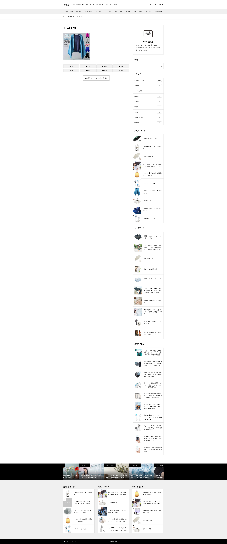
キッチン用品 (88, 11)
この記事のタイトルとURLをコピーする (96, 78)
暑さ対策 (119, 465)
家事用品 (78, 11)
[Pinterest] (160, 4)
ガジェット (128, 11)
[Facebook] (158, 4)
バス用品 (98, 11)
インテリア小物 (94, 465)
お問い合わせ (158, 11)
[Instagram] (153, 4)
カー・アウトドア (139, 11)
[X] (156, 4)
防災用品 (148, 11)
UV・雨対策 (69, 465)
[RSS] (162, 4)
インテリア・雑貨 (68, 11)
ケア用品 (108, 11)
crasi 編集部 (148, 42)
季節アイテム (118, 11)
